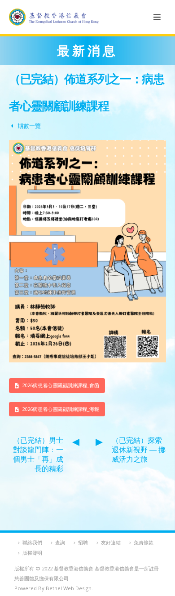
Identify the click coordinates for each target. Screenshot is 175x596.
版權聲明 (32, 552)
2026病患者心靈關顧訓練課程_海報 (60, 409)
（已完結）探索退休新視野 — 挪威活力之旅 (139, 450)
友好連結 (111, 542)
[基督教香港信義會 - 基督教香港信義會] (54, 17)
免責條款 (143, 542)
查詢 (60, 542)
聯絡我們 (32, 542)
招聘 (83, 542)
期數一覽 (29, 126)
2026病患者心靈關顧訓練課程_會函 (60, 385)
